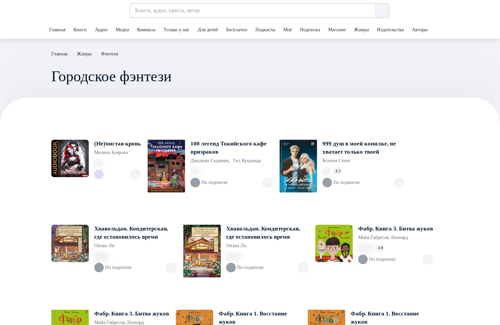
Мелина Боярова (111, 152)
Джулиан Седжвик (210, 160)
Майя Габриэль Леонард (383, 237)
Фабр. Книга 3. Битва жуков (395, 228)
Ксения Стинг (336, 160)
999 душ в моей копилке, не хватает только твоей (359, 147)
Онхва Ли (104, 245)
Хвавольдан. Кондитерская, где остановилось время (131, 232)
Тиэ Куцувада (247, 160)
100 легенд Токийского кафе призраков (228, 147)
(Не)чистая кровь (117, 143)
